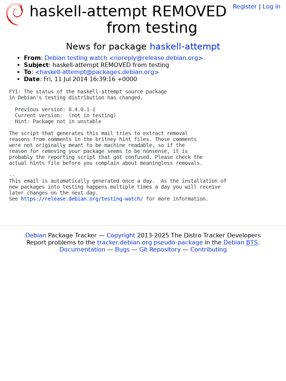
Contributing (208, 249)
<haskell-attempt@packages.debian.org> (97, 72)
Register (245, 6)
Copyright (121, 235)
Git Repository (160, 249)
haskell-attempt (185, 46)
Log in (271, 6)
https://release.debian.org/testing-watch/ (82, 199)
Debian (35, 235)
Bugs (122, 249)
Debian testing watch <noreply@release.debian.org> (124, 57)
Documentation (82, 249)
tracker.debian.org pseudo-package (150, 242)
